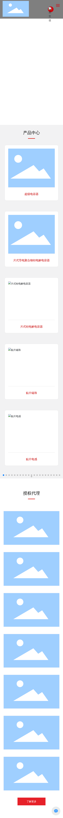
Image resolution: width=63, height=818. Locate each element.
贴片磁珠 (31, 392)
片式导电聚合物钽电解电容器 (31, 260)
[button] (28, 121)
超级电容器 (31, 194)
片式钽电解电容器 (31, 326)
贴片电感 (31, 459)
